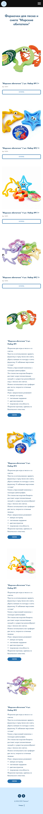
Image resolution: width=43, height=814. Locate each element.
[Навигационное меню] (39, 3)
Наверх (21, 805)
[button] (21, 63)
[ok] (23, 796)
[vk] (19, 796)
